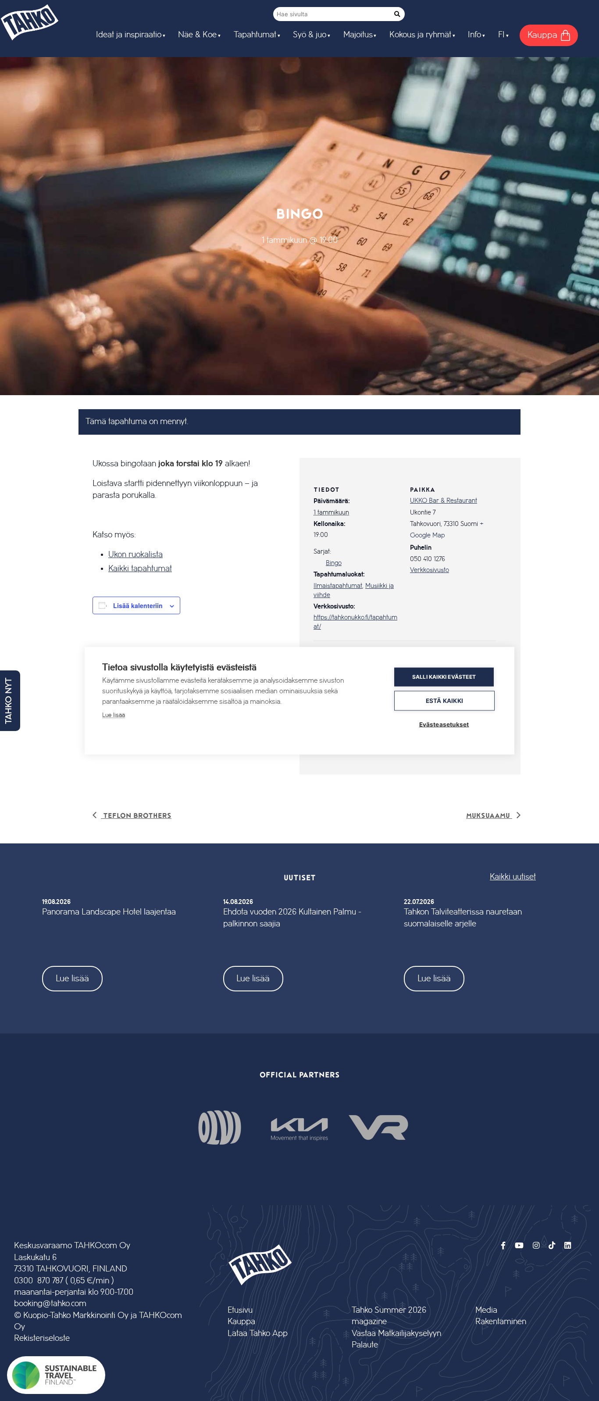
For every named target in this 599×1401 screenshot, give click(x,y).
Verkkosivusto (429, 570)
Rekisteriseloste (42, 1338)
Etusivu (240, 1310)
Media (486, 1310)
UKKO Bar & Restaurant (443, 501)
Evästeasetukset (444, 724)
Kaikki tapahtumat (140, 569)
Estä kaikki (444, 700)
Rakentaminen (500, 1321)
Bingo (334, 563)
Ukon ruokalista (135, 554)
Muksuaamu (489, 815)
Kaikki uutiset (513, 877)
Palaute (365, 1345)
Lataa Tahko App (258, 1333)
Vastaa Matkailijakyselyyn (396, 1333)
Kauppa (241, 1321)
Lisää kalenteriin (138, 605)
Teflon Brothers (136, 815)
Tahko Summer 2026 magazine (389, 1316)
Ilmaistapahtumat (338, 586)
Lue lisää (72, 978)
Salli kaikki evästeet (444, 676)
